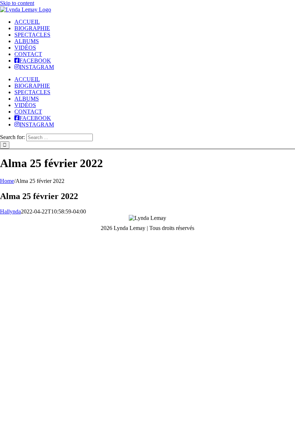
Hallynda (10, 211)
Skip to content (17, 3)
